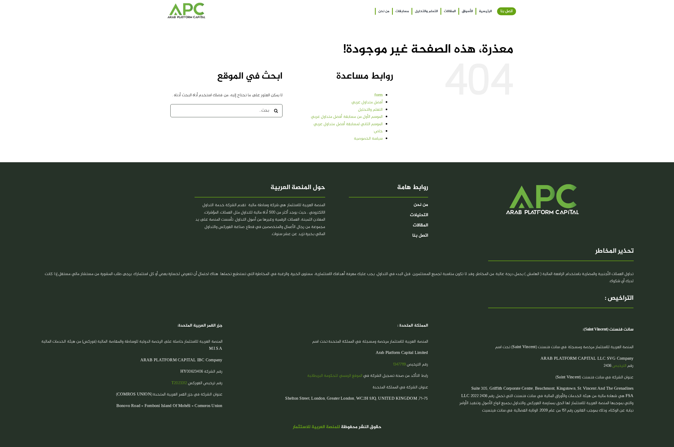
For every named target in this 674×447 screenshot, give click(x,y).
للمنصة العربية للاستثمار (316, 427)
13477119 (399, 364)
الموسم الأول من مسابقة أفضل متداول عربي (347, 116)
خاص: (378, 131)
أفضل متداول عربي (367, 102)
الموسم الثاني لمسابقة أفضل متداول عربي (348, 124)
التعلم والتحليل (370, 109)
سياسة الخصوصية (368, 138)
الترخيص (619, 365)
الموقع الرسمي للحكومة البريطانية (334, 375)
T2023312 (179, 383)
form (378, 95)
